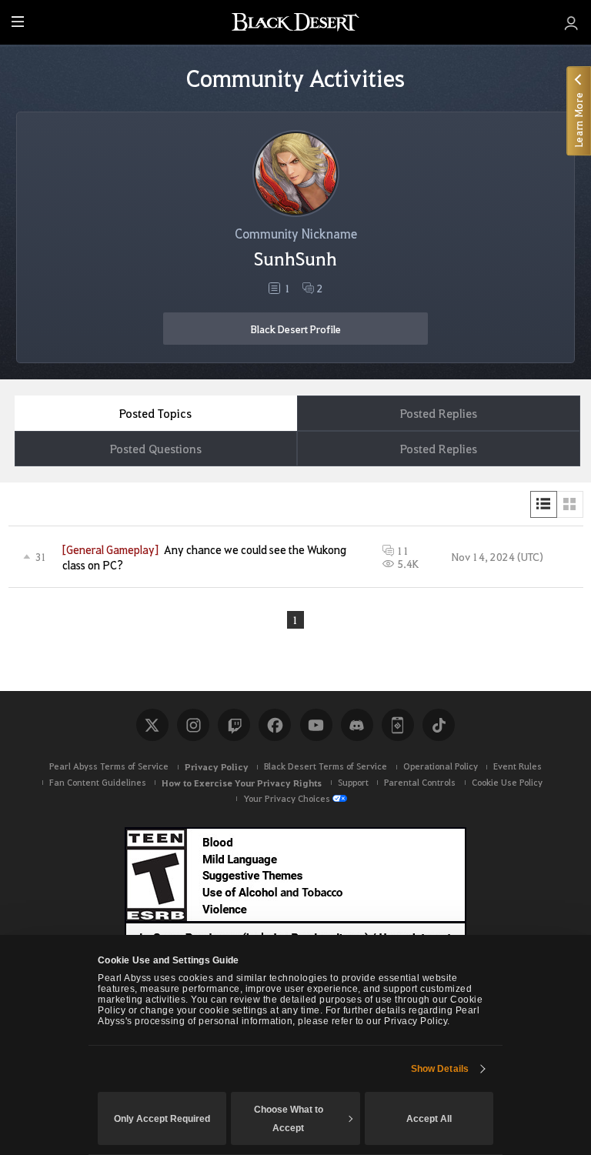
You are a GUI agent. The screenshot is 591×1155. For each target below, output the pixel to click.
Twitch (234, 725)
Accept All (429, 1118)
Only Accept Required (162, 1118)
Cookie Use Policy (507, 782)
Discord (357, 725)
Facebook (275, 725)
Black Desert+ (398, 725)
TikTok (438, 725)
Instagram (193, 725)
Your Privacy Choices (286, 798)
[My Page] (571, 22)
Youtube (316, 725)
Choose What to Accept (288, 1118)
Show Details (440, 1068)
